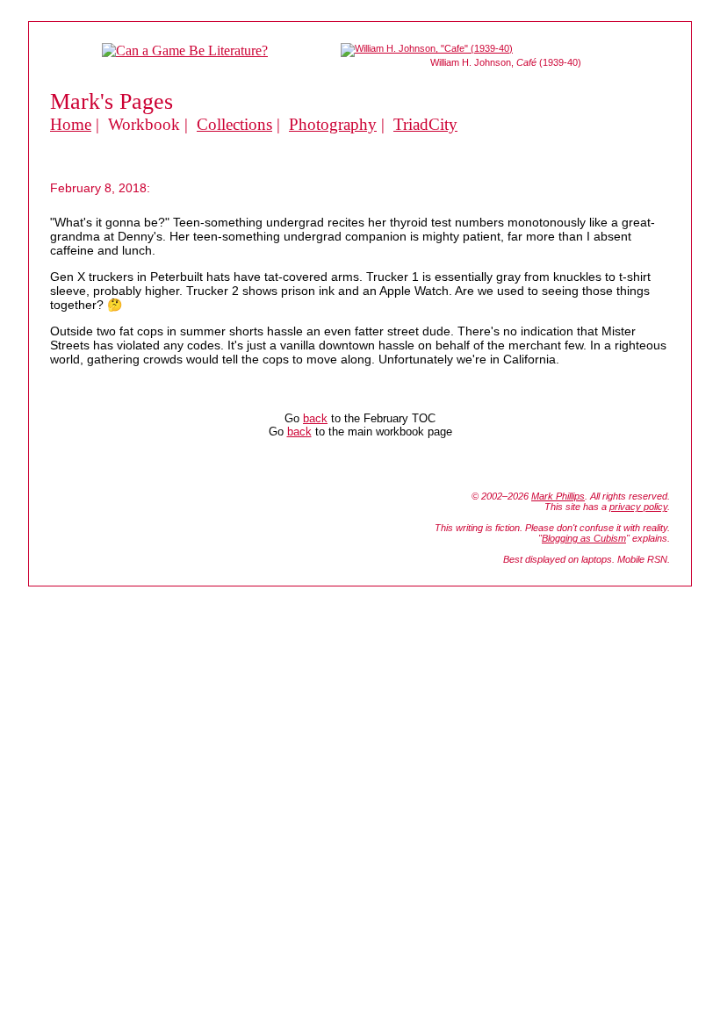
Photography (333, 124)
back (315, 418)
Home (70, 124)
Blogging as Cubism (584, 538)
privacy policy (638, 506)
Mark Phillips (558, 496)
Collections (234, 124)
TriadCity (425, 124)
